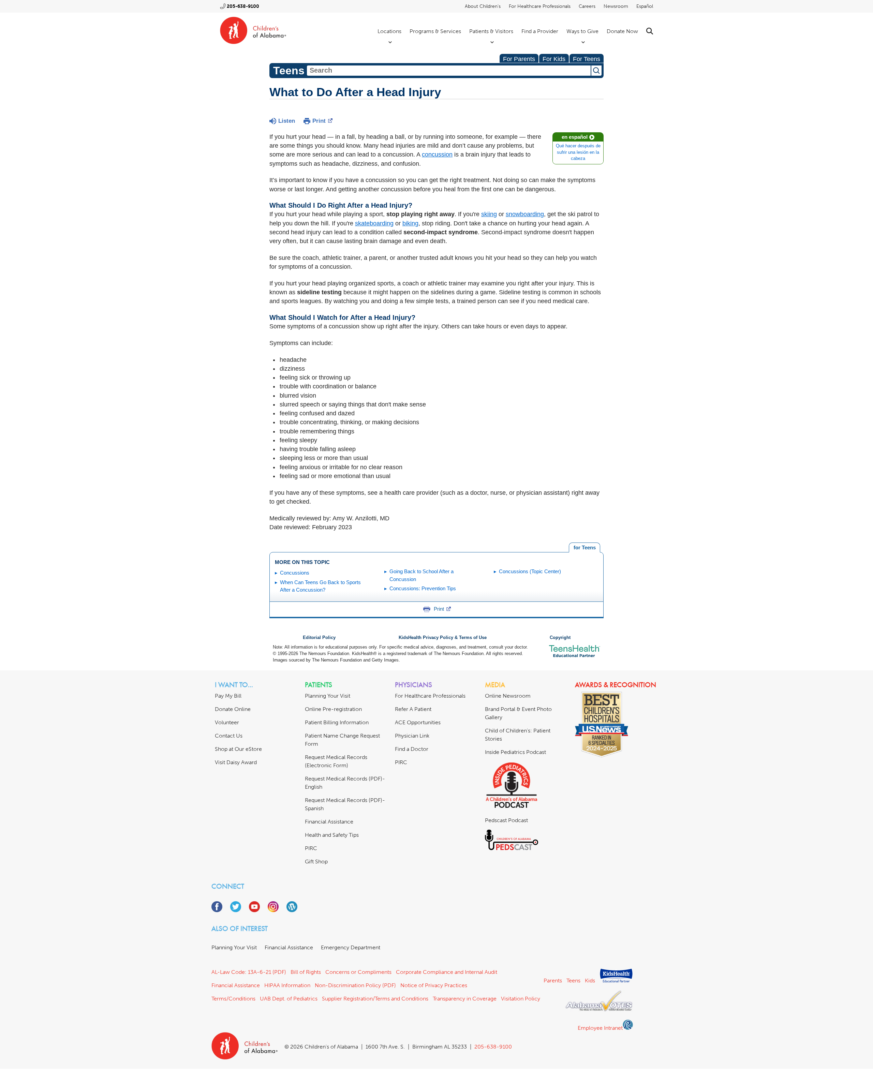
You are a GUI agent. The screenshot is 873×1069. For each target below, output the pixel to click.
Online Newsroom (508, 696)
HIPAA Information (287, 985)
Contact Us (228, 735)
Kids (590, 980)
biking (410, 223)
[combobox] (449, 70)
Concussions (294, 573)
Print (319, 121)
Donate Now (622, 31)
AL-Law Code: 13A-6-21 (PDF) (248, 972)
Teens (573, 980)
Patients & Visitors (491, 31)
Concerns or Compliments (358, 972)
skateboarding (374, 223)
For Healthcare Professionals (540, 6)
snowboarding (525, 214)
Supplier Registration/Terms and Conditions (375, 998)
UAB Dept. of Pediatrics (288, 998)
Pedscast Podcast (506, 820)
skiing (489, 214)
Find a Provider (539, 31)
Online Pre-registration (333, 709)
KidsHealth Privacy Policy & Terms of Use (443, 637)
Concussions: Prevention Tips (422, 588)
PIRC (311, 848)
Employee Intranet (600, 1028)
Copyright (560, 637)
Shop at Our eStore (238, 749)
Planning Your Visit (327, 696)
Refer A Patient (413, 709)
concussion (437, 154)
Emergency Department (350, 947)
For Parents (519, 59)
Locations (389, 31)
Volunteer (227, 722)
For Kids (554, 59)
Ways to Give (582, 31)
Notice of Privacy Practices (433, 985)
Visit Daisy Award (236, 762)
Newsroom (616, 6)
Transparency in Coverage (465, 998)
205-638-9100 (243, 6)
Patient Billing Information (337, 722)
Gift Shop (316, 861)
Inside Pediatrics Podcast (515, 752)
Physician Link (412, 735)
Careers (587, 6)
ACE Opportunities (418, 722)
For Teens (586, 59)
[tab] (584, 548)
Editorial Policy (319, 637)
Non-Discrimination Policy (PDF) (355, 985)
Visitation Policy (520, 998)
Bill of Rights (306, 972)
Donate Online (233, 709)
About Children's (483, 6)
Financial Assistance (329, 821)
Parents (553, 980)
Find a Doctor (411, 749)
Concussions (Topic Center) (530, 571)
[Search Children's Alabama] (649, 31)
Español (644, 6)
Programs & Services (435, 31)
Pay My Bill (228, 696)
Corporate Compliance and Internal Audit (446, 972)
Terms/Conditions (233, 998)
